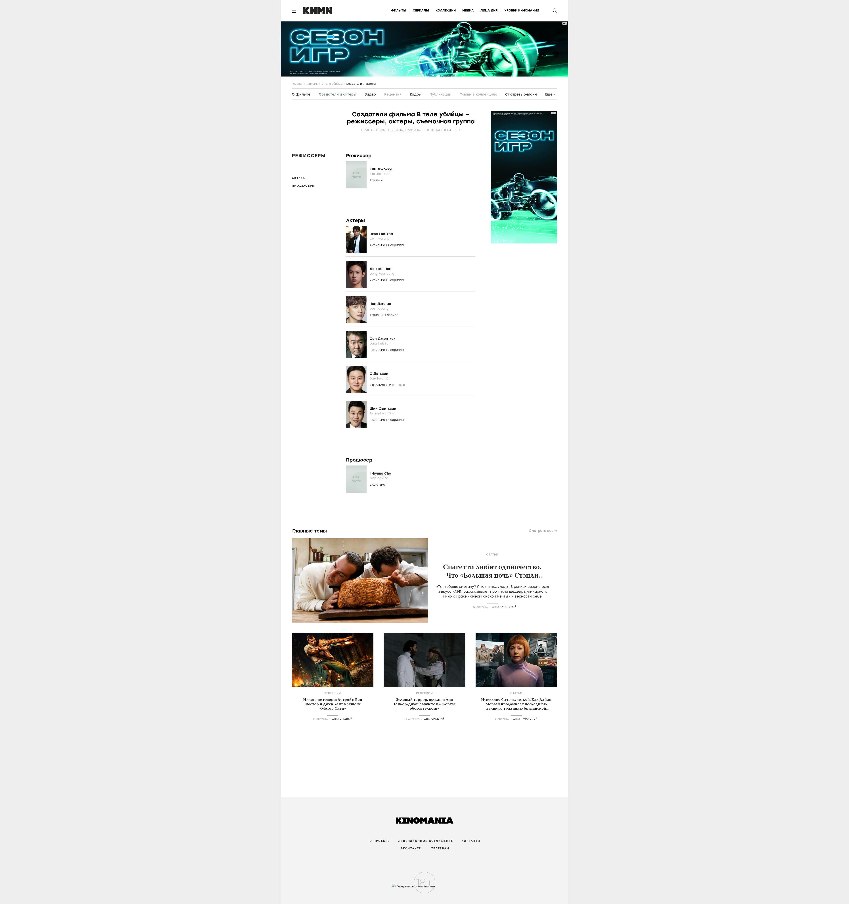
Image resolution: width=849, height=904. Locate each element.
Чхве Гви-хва (381, 234)
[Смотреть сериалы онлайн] (424, 888)
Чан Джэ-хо (380, 304)
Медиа (468, 10)
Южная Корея (439, 130)
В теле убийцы (332, 83)
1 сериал (391, 315)
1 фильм (376, 180)
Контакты (471, 841)
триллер (383, 130)
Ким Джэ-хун (382, 169)
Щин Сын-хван (383, 409)
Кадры (415, 94)
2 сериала (396, 350)
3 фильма (378, 350)
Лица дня (489, 10)
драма (397, 130)
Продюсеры (303, 185)
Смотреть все (541, 531)
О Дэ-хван (379, 374)
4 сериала (396, 245)
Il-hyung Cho (380, 473)
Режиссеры (308, 155)
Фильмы (398, 10)
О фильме (301, 94)
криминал (414, 130)
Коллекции (446, 10)
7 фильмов (379, 385)
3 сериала (396, 280)
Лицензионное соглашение (425, 841)
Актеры (299, 178)
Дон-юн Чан (380, 269)
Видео (370, 94)
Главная (297, 83)
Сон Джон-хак (383, 339)
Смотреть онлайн (521, 94)
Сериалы (421, 10)
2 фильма (378, 280)
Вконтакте (411, 848)
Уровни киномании (521, 10)
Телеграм (440, 848)
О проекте (379, 841)
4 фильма (378, 245)
